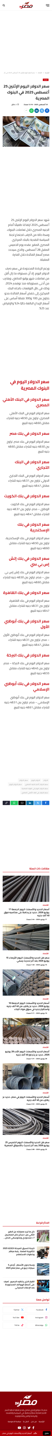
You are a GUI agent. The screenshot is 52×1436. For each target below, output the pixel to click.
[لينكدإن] (36, 110)
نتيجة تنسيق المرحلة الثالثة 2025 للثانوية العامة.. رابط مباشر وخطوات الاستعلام (19, 1251)
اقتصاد (40, 72)
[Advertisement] (26, 41)
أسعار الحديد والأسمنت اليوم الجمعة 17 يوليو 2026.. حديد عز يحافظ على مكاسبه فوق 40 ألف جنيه (26, 912)
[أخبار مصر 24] (26, 5)
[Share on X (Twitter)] (42, 110)
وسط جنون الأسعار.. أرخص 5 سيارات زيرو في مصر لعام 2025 (20, 1266)
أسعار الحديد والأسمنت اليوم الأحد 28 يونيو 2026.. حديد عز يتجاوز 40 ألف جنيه (27, 1053)
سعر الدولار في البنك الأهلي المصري (35, 792)
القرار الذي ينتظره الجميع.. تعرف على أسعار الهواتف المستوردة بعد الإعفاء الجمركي (19, 1284)
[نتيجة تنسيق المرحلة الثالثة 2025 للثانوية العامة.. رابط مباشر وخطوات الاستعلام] (43, 1252)
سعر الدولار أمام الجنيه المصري (36, 784)
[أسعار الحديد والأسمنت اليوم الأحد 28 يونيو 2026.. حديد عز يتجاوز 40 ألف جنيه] (26, 1031)
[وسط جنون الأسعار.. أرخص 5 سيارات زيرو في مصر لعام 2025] (43, 1269)
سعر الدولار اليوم (15, 784)
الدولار (45, 780)
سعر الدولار (23, 780)
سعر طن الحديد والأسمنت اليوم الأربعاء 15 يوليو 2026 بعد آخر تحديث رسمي (27, 959)
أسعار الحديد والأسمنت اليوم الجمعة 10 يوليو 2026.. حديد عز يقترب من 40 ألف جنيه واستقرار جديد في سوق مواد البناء (28, 1006)
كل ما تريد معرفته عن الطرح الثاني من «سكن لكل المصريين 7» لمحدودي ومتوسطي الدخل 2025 (20, 1236)
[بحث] (4, 5)
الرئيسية (47, 72)
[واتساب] (31, 110)
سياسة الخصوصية (14, 1421)
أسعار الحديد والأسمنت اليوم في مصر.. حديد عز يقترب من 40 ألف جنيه (26, 1098)
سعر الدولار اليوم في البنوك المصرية (35, 788)
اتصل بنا (26, 1421)
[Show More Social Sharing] (26, 110)
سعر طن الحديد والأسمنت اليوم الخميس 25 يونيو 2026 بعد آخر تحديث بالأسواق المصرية (26, 1144)
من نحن (34, 1421)
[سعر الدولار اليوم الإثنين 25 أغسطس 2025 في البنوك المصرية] (26, 131)
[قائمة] (47, 5)
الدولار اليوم (35, 780)
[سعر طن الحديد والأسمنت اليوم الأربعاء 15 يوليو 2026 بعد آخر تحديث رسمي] (26, 937)
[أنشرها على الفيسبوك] (47, 110)
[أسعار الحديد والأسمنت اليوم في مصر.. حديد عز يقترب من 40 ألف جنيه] (26, 1076)
